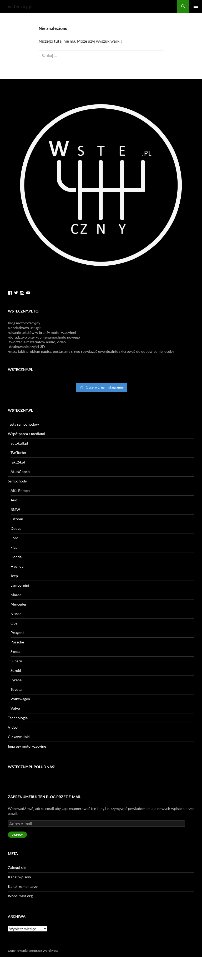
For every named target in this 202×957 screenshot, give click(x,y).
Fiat (14, 547)
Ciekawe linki (19, 736)
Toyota (16, 689)
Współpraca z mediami (26, 433)
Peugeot (17, 632)
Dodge (16, 528)
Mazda (16, 594)
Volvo (15, 708)
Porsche (17, 642)
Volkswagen (20, 699)
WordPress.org (20, 896)
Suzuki (16, 670)
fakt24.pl (18, 462)
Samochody (17, 481)
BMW (15, 509)
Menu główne (195, 6)
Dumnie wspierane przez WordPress (33, 951)
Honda (16, 557)
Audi (14, 500)
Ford (14, 538)
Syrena (16, 680)
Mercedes (19, 604)
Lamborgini (20, 585)
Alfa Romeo (20, 490)
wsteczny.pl (20, 6)
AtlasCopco (20, 471)
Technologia (18, 718)
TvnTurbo (18, 452)
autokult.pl (19, 443)
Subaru (16, 661)
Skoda (15, 651)
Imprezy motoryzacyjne (27, 746)
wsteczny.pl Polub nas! (31, 766)
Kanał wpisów (19, 877)
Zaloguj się (17, 867)
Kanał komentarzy (23, 886)
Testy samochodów (23, 424)
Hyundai (17, 566)
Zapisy (17, 835)
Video (13, 727)
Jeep (14, 575)
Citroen (17, 519)
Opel (14, 623)
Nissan (16, 613)
